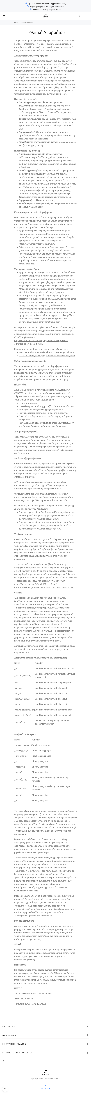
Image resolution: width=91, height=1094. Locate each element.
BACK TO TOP (45, 1088)
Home (16, 22)
